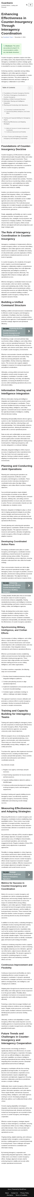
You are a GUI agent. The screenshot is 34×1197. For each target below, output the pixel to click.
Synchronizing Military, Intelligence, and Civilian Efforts (18, 112)
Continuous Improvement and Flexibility (16, 132)
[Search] (26, 4)
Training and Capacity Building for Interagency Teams (17, 119)
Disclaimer (10, 1195)
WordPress (22, 1189)
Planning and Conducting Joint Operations (16, 105)
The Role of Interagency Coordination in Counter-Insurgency (15, 96)
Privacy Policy (24, 1193)
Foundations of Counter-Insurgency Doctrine (16, 93)
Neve (9, 1189)
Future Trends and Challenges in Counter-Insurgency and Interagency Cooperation (16, 137)
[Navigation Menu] (30, 4)
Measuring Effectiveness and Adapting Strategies (15, 123)
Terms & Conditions (21, 1195)
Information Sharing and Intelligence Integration (14, 102)
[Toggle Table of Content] (29, 87)
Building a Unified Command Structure (15, 99)
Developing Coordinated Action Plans (15, 109)
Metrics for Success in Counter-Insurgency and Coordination (17, 129)
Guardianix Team (8, 37)
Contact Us (14, 1193)
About (7, 1193)
